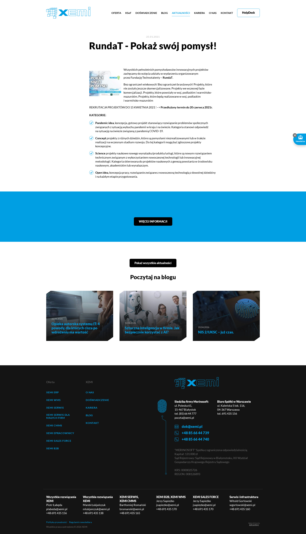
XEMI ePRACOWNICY (60, 433)
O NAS (213, 12)
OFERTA (116, 12)
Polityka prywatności (56, 522)
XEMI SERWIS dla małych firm (58, 416)
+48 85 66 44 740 (195, 439)
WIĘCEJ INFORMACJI (153, 221)
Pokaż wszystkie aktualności (153, 263)
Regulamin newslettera (80, 522)
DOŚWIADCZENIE (146, 12)
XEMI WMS (53, 399)
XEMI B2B (52, 448)
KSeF (128, 12)
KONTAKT (227, 12)
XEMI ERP (52, 392)
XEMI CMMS (54, 425)
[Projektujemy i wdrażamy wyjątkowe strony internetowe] (254, 524)
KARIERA (199, 12)
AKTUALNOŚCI (181, 12)
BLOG (164, 12)
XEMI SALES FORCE (58, 440)
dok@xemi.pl (192, 426)
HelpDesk (248, 12)
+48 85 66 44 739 (195, 433)
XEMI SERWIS (55, 407)
